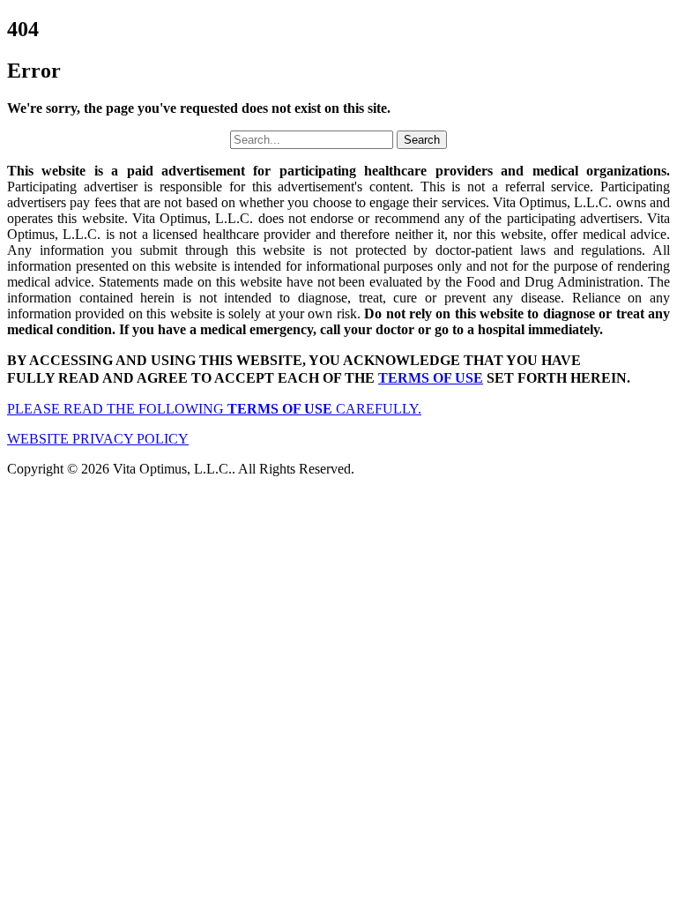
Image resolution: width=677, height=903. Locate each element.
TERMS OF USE (430, 377)
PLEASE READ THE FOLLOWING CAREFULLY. (214, 408)
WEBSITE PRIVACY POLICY (98, 438)
